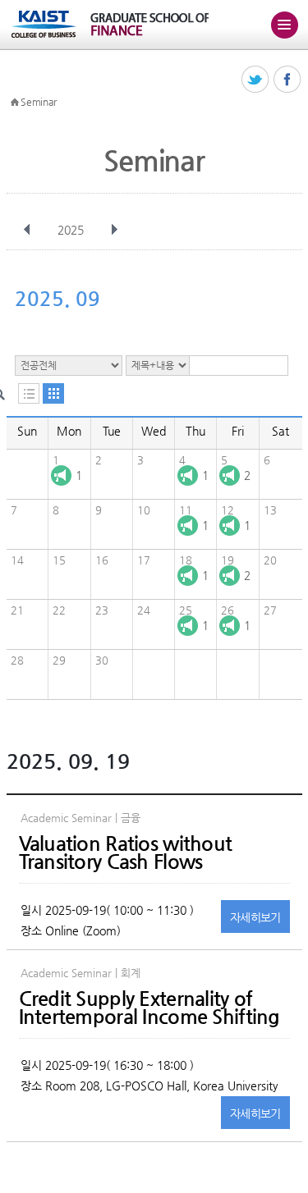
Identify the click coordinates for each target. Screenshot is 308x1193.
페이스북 (288, 80)
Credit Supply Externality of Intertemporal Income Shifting (149, 1007)
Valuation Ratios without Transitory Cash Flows (125, 852)
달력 (53, 393)
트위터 (255, 80)
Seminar (39, 101)
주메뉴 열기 (284, 24)
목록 (28, 393)
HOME (15, 102)
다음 (114, 229)
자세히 (255, 917)
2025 (70, 229)
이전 (27, 229)
